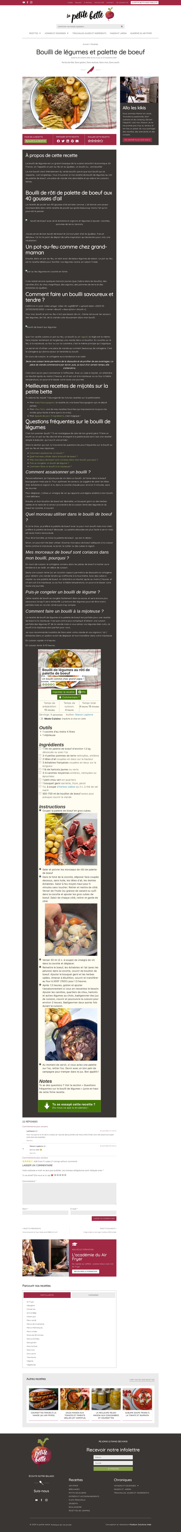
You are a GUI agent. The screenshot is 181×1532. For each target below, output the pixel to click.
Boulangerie (75, 1507)
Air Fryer (30, 1302)
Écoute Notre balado (41, 1476)
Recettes (33, 33)
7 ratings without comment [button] (64, 1161)
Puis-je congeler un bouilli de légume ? (49, 463)
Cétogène (31, 1305)
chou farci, (40, 409)
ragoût (84, 336)
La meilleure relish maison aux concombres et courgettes (106, 1415)
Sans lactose (92, 62)
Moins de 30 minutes (35, 1335)
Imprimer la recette (63, 692)
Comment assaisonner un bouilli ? (47, 453)
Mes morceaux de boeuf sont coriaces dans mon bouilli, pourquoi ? (64, 459)
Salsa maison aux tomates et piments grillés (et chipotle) (75, 1415)
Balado (78, 3)
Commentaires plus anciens (35, 1126)
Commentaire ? (71, 697)
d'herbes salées (66, 786)
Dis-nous (57, 1107)
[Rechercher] (122, 26)
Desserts (73, 1503)
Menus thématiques (35, 1328)
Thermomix (31, 1357)
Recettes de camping (79, 1511)
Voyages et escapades (55, 33)
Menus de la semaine (35, 1324)
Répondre (29, 1140)
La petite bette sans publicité (144, 3)
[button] (58, 141)
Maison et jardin (118, 33)
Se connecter (122, 3)
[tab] (47, 1295)
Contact (110, 3)
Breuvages (74, 1489)
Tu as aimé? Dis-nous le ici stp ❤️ (37, 1175)
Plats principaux (77, 1500)
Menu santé (31, 1320)
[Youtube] (23, 2)
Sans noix (103, 62)
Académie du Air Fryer (141, 33)
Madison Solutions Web (140, 1524)
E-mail (74, 1209)
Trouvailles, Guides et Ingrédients (89, 33)
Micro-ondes (32, 1331)
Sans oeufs (114, 62)
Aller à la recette (37, 141)
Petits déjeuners (77, 1493)
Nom (25, 1209)
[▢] (40, 748)
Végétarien (31, 1365)
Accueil (86, 44)
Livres (70, 3)
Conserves (31, 1309)
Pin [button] (83, 692)
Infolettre (99, 3)
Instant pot (31, 1317)
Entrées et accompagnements (84, 1496)
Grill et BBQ (31, 1313)
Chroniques (123, 1480)
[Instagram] (31, 2)
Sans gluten (80, 62)
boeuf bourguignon (45, 402)
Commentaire (29, 1181)
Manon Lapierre (84, 714)
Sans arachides (33, 1339)
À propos (88, 3)
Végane (30, 1361)
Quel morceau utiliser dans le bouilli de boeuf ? (54, 456)
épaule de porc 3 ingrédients (49, 416)
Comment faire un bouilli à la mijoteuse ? (51, 466)
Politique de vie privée (61, 1525)
